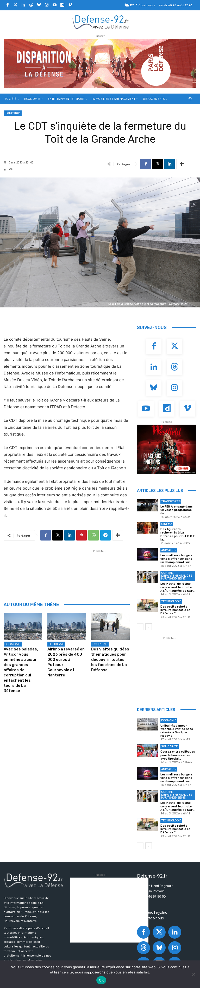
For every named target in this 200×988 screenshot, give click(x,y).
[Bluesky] (39, 5)
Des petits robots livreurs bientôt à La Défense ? (175, 610)
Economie (12, 644)
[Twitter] (15, 5)
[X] (157, 164)
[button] (190, 99)
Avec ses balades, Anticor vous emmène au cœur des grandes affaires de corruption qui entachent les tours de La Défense (21, 670)
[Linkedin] (23, 5)
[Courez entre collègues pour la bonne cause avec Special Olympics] (147, 750)
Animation (169, 550)
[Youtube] (54, 5)
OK (101, 980)
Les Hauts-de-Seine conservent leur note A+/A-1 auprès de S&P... (177, 587)
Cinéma (166, 524)
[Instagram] (47, 5)
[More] (181, 164)
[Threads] (31, 5)
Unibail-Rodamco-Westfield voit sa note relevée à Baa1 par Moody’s (176, 731)
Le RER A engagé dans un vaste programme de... (176, 510)
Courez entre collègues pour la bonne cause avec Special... (177, 755)
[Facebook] (7, 5)
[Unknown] (100, 63)
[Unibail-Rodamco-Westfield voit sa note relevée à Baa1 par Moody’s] (147, 724)
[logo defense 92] (100, 22)
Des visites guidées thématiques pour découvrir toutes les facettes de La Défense (110, 659)
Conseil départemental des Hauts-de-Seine (176, 575)
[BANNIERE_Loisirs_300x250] (166, 449)
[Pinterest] (81, 535)
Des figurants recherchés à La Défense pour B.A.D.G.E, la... (178, 534)
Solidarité (169, 746)
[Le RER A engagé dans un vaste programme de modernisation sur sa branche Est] (147, 505)
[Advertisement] (98, 565)
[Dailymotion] (62, 5)
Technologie (171, 601)
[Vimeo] (70, 5)
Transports (170, 501)
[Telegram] (105, 535)
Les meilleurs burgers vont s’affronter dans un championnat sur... (176, 559)
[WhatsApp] (93, 535)
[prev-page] (140, 626)
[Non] (193, 974)
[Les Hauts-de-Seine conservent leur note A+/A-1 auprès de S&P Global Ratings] (147, 577)
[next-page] (148, 626)
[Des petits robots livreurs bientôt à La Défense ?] (147, 605)
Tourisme (12, 112)
